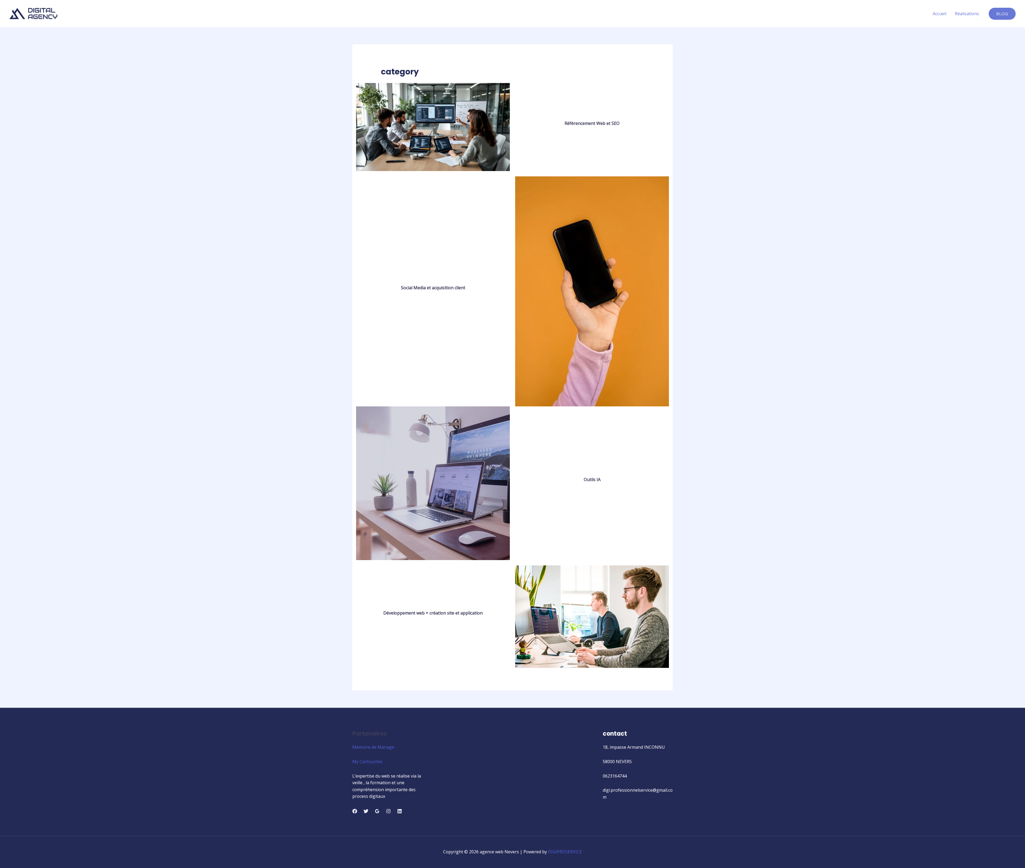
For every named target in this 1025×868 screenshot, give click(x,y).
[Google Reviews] (377, 811)
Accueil (939, 14)
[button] (1002, 14)
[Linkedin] (399, 811)
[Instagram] (388, 811)
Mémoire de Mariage (373, 747)
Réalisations (967, 14)
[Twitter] (366, 811)
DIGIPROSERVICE (565, 852)
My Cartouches (367, 761)
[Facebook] (354, 811)
